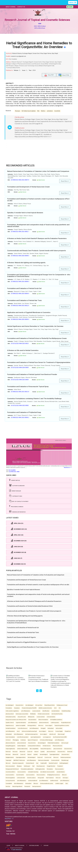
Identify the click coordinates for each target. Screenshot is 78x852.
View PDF (50, 75)
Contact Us (21, 6)
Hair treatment (50, 777)
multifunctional (54, 780)
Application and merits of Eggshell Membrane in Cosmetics (28, 312)
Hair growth (41, 777)
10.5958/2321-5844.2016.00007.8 (20, 180)
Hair (37, 763)
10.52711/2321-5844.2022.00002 (20, 405)
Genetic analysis (31, 777)
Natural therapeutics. (46, 748)
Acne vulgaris (48, 725)
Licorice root (48, 757)
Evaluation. (17, 708)
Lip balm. (43, 751)
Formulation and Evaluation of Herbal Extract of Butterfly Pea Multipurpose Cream (37, 338)
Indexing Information (18, 512)
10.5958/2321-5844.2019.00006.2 (20, 417)
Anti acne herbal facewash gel (29, 731)
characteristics (19, 705)
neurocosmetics (22, 771)
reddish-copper (59, 783)
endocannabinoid (32, 780)
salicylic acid (52, 734)
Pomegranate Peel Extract (12, 769)
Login (70, 6)
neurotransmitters (10, 771)
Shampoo (17, 111)
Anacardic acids (22, 716)
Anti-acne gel (64, 742)
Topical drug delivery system (62, 725)
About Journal (11, 6)
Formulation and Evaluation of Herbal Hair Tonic (24, 300)
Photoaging (15, 740)
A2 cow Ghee (38, 705)
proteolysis (50, 111)
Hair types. (65, 777)
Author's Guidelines (18, 485)
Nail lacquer (27, 766)
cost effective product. (22, 737)
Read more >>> (68, 467)
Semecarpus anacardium (22, 713)
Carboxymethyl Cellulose (34, 745)
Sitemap (46, 845)
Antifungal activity (40, 769)
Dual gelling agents (10, 745)
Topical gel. (8, 760)
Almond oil (22, 751)
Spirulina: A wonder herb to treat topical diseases (25, 213)
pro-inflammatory (43, 780)
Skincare (64, 774)
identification (46, 710)
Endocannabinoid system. (46, 783)
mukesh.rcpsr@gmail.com (18, 56)
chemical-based (30, 763)
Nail (33, 766)
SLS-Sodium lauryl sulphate (29, 111)
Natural (36, 751)
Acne (18, 731)
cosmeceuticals (36, 710)
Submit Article (15, 480)
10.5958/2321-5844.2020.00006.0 (20, 319)
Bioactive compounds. (18, 763)
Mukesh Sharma (17, 53)
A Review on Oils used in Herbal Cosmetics (22, 350)
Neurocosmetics (59, 769)
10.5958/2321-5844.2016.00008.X (20, 281)
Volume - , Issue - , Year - (25, 70)
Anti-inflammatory (18, 734)
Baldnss (43, 111)
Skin (38, 111)
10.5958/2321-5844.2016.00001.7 (20, 231)
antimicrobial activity (22, 748)
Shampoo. (19, 766)
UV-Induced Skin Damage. (46, 740)
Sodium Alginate (22, 745)
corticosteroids (21, 777)
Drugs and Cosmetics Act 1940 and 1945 (16, 719)
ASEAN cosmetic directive (45, 708)
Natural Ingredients (17, 786)
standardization (55, 710)
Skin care (8, 763)
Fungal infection (51, 766)
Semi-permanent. (36, 786)
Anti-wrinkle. (59, 728)
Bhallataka (33, 713)
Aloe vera (40, 725)
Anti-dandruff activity (57, 713)
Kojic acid (40, 757)
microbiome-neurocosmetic (47, 771)
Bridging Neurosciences (53, 774)
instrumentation (51, 716)
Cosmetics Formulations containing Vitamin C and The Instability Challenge (34, 398)
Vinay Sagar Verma (45, 53)
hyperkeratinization (21, 722)
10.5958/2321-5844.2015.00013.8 (20, 391)
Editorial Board (34, 845)
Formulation (9, 708)
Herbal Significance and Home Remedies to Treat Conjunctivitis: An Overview (39, 45)
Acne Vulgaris (42, 731)
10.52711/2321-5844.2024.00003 (20, 367)
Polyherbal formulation (53, 742)
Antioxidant (51, 728)
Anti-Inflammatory (18, 783)
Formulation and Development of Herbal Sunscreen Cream (28, 187)
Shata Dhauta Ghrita (50, 705)
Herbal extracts (47, 745)
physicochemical (21, 742)
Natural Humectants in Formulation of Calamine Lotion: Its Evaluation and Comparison (38, 171)
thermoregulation (10, 777)
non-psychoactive (10, 780)
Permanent (27, 786)
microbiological (9, 705)
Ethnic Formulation (43, 719)
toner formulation (10, 737)
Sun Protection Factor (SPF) (60, 737)
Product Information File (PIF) (29, 708)
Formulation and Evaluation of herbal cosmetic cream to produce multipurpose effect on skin (38, 200)
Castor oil (29, 751)
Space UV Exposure (33, 740)
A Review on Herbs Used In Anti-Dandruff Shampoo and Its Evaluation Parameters (37, 238)
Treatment (60, 766)
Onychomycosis (41, 766)
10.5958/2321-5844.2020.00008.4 (20, 255)
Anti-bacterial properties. (31, 734)
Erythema (23, 740)
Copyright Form (16, 496)
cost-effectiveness (22, 728)
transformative (20, 774)
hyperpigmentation (54, 754)
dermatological (41, 742)
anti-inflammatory (25, 710)
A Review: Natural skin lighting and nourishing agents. (26, 263)
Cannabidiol (9, 783)
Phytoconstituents (57, 745)
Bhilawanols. (31, 716)
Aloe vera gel (61, 734)
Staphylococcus (10, 725)
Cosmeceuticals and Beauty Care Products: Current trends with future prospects (36, 250)
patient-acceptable (20, 725)
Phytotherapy (65, 760)
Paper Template (16, 491)
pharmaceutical (10, 713)
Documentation (32, 719)
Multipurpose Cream (62, 705)
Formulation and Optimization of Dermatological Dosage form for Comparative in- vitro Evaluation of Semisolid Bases (38, 275)
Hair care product (10, 766)
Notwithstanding (66, 710)
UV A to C (8, 740)
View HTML (65, 75)
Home (8, 845)
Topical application (10, 748)
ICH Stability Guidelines (56, 719)
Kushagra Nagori (27, 53)
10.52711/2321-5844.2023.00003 (20, 379)
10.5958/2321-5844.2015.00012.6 (20, 305)
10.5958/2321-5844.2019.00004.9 (20, 293)
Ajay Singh (55, 53)
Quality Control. (10, 722)
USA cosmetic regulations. (12, 710)
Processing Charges (16, 506)
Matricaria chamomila (43, 760)
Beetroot (8, 751)
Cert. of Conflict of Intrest (19, 501)
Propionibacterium (65, 722)
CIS (59, 708)
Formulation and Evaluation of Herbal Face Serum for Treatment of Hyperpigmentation (38, 362)
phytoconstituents (44, 722)
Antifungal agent (64, 763)
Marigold (43, 728)
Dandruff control (53, 763)
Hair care (58, 777)
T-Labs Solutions (16, 849)
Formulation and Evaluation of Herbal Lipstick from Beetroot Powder (32, 374)
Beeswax (15, 751)
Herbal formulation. (11, 728)
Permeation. (50, 769)
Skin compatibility (34, 748)
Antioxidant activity (11, 716)
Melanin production (66, 757)
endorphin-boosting (33, 771)
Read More (64, 181)
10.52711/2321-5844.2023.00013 (20, 343)
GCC (55, 708)
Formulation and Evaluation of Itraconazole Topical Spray (28, 386)
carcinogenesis (47, 737)
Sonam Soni (36, 53)
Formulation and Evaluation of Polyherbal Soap (24, 412)
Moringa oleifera (32, 725)
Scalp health (44, 763)
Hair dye (8, 786)
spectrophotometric (36, 737)
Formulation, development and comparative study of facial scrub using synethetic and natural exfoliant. (38, 225)
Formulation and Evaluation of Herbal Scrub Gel (24, 288)
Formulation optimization (27, 769)
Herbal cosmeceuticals (43, 713)
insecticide (57, 111)
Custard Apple (59, 731)
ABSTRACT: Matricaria (19, 760)
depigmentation (10, 757)
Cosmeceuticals (55, 760)
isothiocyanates (55, 722)
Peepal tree (68, 731)
